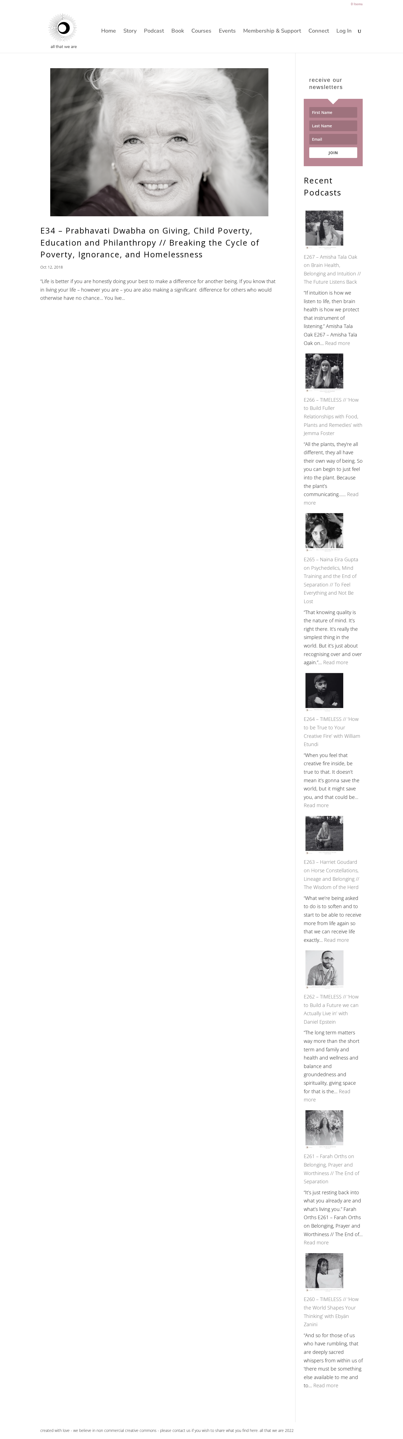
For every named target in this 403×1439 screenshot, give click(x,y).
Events (227, 31)
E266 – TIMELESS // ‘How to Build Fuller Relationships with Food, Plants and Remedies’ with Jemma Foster (333, 416)
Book (177, 31)
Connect (318, 31)
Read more (337, 343)
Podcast (154, 31)
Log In (344, 31)
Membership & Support (272, 31)
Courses (201, 31)
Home (108, 31)
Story (130, 31)
